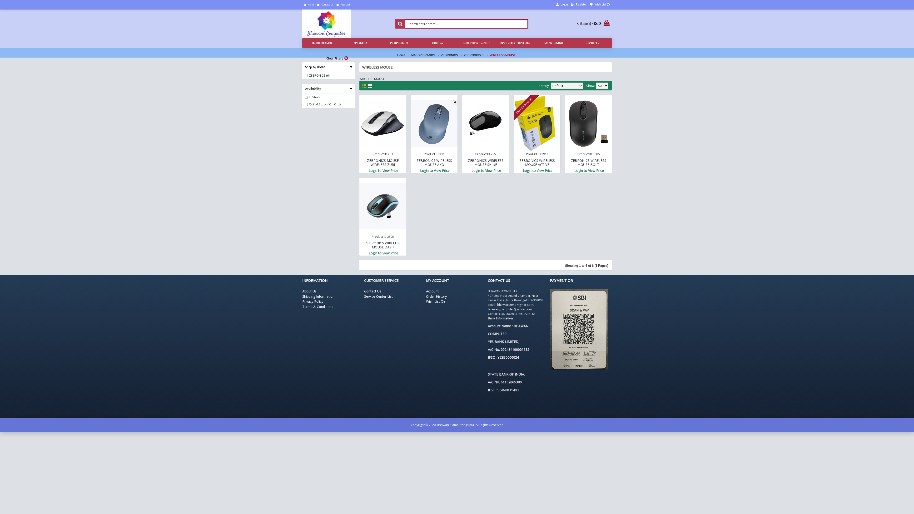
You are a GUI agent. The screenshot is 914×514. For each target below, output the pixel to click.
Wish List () (435, 301)
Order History (436, 296)
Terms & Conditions (317, 306)
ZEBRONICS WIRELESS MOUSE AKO (434, 162)
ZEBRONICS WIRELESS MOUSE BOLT (588, 162)
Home (401, 55)
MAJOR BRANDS (423, 55)
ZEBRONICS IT (474, 55)
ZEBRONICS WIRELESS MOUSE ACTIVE (537, 162)
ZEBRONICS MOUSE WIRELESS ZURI (383, 162)
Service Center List (378, 296)
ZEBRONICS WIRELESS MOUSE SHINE (485, 162)
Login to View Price (383, 170)
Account (432, 291)
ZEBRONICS (449, 55)
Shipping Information (318, 296)
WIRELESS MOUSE (503, 55)
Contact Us (372, 291)
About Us (309, 291)
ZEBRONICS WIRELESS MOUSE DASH (383, 245)
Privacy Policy (312, 301)
